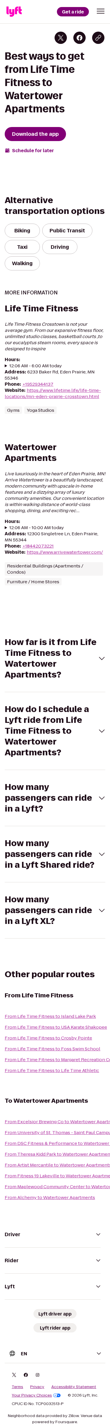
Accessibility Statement (73, 1387)
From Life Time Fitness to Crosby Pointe (48, 1038)
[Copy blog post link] (98, 38)
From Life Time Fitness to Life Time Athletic (52, 1070)
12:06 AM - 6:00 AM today (35, 366)
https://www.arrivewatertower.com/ (65, 552)
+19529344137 (37, 384)
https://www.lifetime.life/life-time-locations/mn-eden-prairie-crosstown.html (53, 393)
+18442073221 (38, 546)
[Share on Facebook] (79, 38)
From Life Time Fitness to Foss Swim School (52, 1049)
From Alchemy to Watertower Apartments (50, 1197)
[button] (100, 11)
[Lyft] (14, 11)
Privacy (37, 1387)
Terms (17, 1387)
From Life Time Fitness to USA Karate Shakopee (56, 1027)
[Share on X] (61, 38)
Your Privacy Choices (32, 1395)
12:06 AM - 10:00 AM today (36, 527)
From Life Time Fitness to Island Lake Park (50, 1016)
